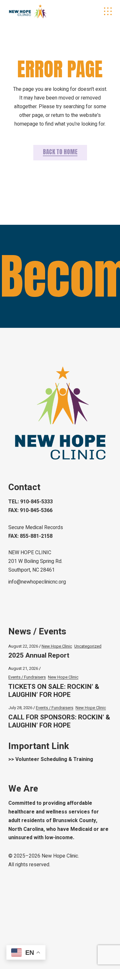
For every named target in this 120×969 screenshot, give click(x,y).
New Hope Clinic (57, 646)
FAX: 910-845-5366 (30, 510)
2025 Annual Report (38, 655)
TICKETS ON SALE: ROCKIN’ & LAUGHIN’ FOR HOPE (53, 691)
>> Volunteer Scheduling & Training (50, 759)
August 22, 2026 (23, 646)
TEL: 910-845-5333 (30, 502)
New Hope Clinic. (60, 856)
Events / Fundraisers (27, 677)
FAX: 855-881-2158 (30, 536)
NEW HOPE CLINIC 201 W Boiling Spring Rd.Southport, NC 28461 (35, 561)
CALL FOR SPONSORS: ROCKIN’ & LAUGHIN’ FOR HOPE (59, 721)
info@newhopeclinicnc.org (37, 582)
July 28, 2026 (20, 708)
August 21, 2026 (23, 668)
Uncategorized (87, 646)
